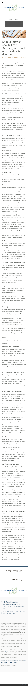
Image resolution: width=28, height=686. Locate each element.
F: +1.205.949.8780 (8, 611)
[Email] (23, 65)
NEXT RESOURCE (13, 580)
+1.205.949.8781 (10, 601)
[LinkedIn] (23, 64)
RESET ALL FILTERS (14, 19)
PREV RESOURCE (15, 571)
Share (24, 57)
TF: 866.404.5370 (20, 611)
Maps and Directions (9, 613)
